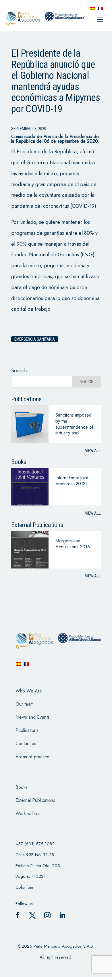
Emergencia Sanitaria (34, 339)
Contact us (26, 743)
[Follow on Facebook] (17, 915)
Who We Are (29, 691)
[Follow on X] (32, 915)
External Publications (35, 800)
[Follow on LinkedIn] (62, 915)
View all (93, 450)
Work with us (28, 813)
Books (22, 787)
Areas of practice (32, 756)
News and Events (33, 717)
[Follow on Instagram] (47, 915)
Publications (27, 730)
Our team (25, 704)
